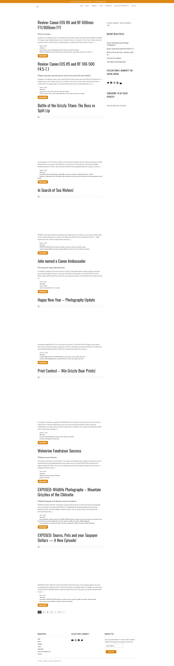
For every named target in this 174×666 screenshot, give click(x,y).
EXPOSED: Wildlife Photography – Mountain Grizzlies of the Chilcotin (69, 492)
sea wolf (75, 249)
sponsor (83, 93)
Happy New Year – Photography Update (66, 300)
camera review (43, 50)
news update (75, 359)
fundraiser (42, 477)
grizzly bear (68, 174)
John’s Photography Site (121, 6)
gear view (82, 52)
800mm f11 (48, 52)
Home (81, 6)
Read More (43, 56)
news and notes (75, 356)
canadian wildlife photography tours (48, 359)
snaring (44, 601)
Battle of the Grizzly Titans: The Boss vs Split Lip (66, 107)
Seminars (94, 6)
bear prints (42, 437)
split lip (100, 176)
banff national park (44, 174)
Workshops (108, 6)
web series (67, 247)
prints (61, 437)
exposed (42, 249)
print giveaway (55, 439)
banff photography (53, 174)
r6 (91, 52)
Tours (101, 6)
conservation (43, 599)
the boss (40, 178)
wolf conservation (92, 599)
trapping (48, 601)
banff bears (42, 176)
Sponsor (77, 50)
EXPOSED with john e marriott (52, 247)
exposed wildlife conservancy (51, 249)
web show (73, 247)
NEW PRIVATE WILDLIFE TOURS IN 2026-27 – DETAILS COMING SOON (88, 1)
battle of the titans (66, 176)
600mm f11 (42, 52)
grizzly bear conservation (92, 519)
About (87, 6)
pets (41, 601)
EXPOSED (42, 247)
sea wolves (80, 249)
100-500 (42, 93)
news (70, 356)
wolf (85, 249)
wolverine (47, 477)
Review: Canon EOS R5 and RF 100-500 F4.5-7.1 (66, 66)
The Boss (91, 174)
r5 (79, 93)
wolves (84, 247)
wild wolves (79, 247)
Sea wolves (62, 247)
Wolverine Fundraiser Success (59, 451)
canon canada (75, 52)
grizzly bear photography (77, 174)
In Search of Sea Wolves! (55, 190)
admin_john (42, 48)
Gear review (64, 50)
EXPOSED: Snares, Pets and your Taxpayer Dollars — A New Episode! (68, 537)
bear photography (44, 519)
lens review (70, 50)
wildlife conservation (45, 475)
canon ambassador (67, 52)
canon (48, 50)
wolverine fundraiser (55, 475)
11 (59, 612)
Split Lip (86, 174)
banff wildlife (62, 174)
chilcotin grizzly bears (54, 519)
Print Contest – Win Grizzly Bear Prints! (66, 371)
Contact (133, 6)
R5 (64, 91)
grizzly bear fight (81, 176)
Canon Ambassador (55, 50)
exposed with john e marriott (66, 249)
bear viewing (52, 523)
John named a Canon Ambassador (62, 261)
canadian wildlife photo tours (47, 356)
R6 (74, 50)
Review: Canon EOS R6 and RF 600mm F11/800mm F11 (65, 24)
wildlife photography (85, 521)
